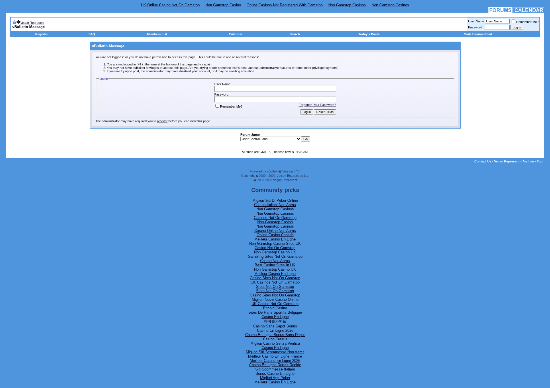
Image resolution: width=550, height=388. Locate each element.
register (162, 121)
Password (475, 27)
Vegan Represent (32, 22)
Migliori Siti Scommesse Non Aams (275, 352)
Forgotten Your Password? (317, 104)
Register (41, 34)
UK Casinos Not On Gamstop (275, 282)
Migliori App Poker (275, 378)
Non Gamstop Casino (223, 5)
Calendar (235, 34)
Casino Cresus (275, 339)
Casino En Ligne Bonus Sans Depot (275, 335)
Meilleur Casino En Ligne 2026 (275, 360)
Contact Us (482, 161)
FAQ (92, 34)
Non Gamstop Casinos (347, 5)
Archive (528, 161)
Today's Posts (369, 34)
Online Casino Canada (275, 235)
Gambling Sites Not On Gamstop (275, 256)
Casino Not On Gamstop (275, 248)
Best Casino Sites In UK (275, 265)
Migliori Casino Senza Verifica (275, 343)
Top (540, 161)
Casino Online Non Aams (275, 230)
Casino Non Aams (275, 261)
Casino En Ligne (275, 317)
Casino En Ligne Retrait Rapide (275, 365)
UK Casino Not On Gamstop (275, 304)
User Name (476, 21)
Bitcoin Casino (275, 308)
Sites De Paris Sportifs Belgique (275, 312)
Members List (157, 34)
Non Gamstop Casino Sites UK (275, 243)
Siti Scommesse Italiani (275, 369)
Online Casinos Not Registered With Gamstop (285, 5)
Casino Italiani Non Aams (275, 205)
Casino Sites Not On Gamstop (275, 278)
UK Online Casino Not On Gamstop (170, 5)
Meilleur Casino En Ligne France (275, 356)
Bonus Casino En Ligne (275, 373)
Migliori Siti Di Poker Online (275, 200)
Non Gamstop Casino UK (275, 252)
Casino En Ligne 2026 (275, 330)
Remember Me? (527, 22)
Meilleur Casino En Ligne (275, 239)
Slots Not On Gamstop (275, 286)
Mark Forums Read (478, 34)
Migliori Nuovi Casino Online (275, 299)
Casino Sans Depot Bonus (275, 326)
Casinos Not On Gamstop (275, 218)
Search (295, 34)
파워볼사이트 (275, 321)
